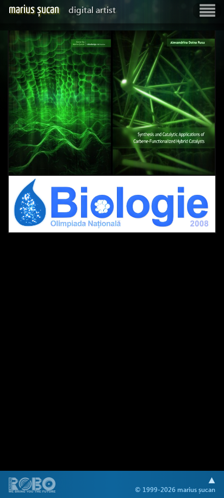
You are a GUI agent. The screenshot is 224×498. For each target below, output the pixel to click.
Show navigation (207, 11)
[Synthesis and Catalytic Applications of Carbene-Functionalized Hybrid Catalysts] (112, 103)
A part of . (32, 486)
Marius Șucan (62, 10)
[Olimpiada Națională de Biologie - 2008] (112, 204)
